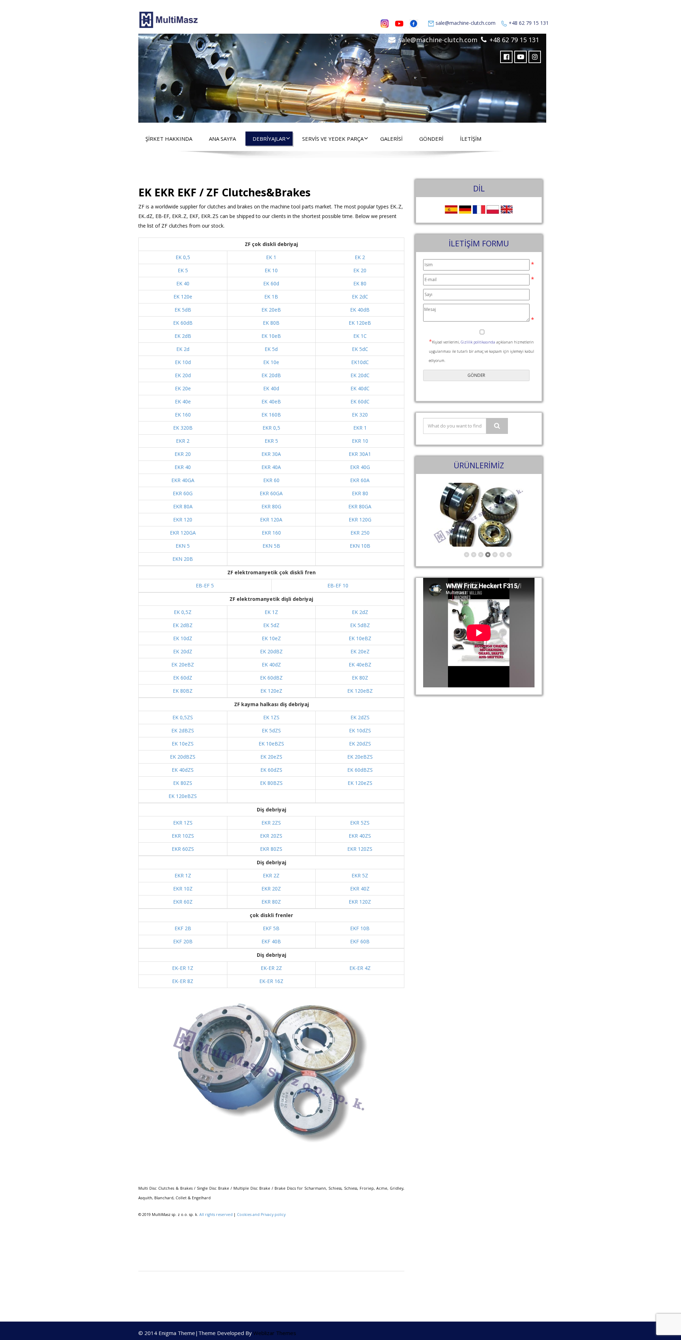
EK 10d (183, 362)
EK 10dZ (182, 638)
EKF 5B (271, 928)
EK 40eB (271, 401)
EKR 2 (182, 440)
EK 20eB (271, 309)
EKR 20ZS (271, 835)
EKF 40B (271, 941)
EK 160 (183, 414)
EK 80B (271, 322)
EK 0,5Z (183, 612)
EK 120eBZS (182, 796)
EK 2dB (183, 336)
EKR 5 (271, 440)
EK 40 (182, 283)
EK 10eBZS (271, 743)
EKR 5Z (359, 875)
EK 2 (360, 257)
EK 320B (183, 427)
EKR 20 (183, 454)
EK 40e (183, 401)
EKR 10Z (183, 888)
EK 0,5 (183, 257)
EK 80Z (360, 677)
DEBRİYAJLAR (269, 138)
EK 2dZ (360, 612)
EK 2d (182, 349)
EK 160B (271, 414)
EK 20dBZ (271, 651)
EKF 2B (183, 928)
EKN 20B (182, 558)
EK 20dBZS (182, 756)
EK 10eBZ (360, 638)
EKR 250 (360, 532)
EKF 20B (183, 941)
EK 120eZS (360, 783)
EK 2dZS (360, 717)
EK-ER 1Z (182, 968)
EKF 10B (360, 928)
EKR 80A (183, 506)
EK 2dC (360, 296)
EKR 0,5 (271, 427)
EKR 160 (271, 532)
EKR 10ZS (183, 835)
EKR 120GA (183, 532)
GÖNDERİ (431, 138)
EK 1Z (271, 612)
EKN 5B (271, 545)
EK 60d (271, 283)
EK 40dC (360, 388)
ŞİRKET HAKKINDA (168, 138)
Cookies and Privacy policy (261, 1214)
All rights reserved (216, 1214)
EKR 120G (360, 519)
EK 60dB (183, 322)
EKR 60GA (271, 493)
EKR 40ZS (360, 835)
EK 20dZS (360, 743)
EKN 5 (183, 545)
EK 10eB (271, 336)
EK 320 (360, 414)
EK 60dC (360, 401)
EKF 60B (360, 941)
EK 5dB (183, 309)
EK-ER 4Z (360, 968)
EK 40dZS (183, 769)
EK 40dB (360, 309)
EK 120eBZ (360, 690)
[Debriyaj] (342, 76)
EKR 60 (271, 480)
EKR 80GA (359, 506)
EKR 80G (271, 506)
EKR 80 (360, 493)
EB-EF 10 (337, 585)
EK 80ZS (182, 783)
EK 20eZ (360, 651)
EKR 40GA (182, 480)
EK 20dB (271, 375)
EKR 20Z (271, 888)
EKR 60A (360, 480)
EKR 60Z (183, 901)
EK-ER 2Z (271, 968)
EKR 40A (271, 467)
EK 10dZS (360, 730)
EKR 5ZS (360, 822)
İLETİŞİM (470, 138)
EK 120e (182, 296)
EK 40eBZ (360, 664)
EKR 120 (182, 519)
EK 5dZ (271, 625)
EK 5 (183, 270)
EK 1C (360, 336)
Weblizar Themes (274, 1332)
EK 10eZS (183, 743)
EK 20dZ (182, 651)
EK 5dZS (271, 730)
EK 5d (271, 349)
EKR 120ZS (359, 848)
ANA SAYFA (222, 138)
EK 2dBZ (183, 625)
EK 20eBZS (360, 756)
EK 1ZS (271, 717)
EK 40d (271, 388)
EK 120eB (360, 322)
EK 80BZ (183, 690)
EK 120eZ (271, 690)
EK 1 (271, 257)
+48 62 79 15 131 (529, 22)
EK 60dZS (271, 769)
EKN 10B (360, 545)
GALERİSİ (391, 138)
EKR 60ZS (183, 848)
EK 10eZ (271, 638)
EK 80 (359, 283)
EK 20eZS (271, 756)
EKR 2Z (271, 875)
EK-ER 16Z (271, 981)
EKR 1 (360, 427)
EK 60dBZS (360, 769)
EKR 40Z (360, 888)
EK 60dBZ (271, 677)
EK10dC (360, 362)
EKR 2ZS (271, 822)
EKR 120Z (360, 901)
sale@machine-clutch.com (465, 22)
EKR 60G (183, 493)
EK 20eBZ (182, 664)
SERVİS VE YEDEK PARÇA (333, 138)
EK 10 (271, 270)
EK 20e (183, 388)
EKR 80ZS (271, 848)
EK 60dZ (182, 677)
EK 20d (183, 375)
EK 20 (359, 270)
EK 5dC (360, 349)
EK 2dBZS (182, 730)
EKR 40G (360, 467)
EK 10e (271, 362)
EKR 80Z (271, 901)
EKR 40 (183, 467)
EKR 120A (271, 519)
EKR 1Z (183, 875)
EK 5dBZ (360, 625)
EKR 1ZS (183, 822)
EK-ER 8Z (182, 981)
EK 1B (271, 296)
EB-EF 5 (205, 585)
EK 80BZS (271, 783)
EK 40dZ (271, 664)
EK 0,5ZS (182, 717)
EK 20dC (360, 375)
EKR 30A (271, 454)
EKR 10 (360, 440)
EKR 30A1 (360, 454)
